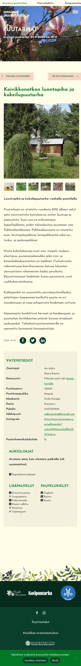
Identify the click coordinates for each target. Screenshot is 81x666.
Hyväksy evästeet (35, 660)
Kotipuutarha (73, 3)
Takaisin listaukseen (17, 76)
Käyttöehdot (40, 622)
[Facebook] (37, 613)
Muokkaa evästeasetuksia (40, 633)
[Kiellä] (76, 658)
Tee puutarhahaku (63, 76)
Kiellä (55, 660)
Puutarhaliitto (45, 3)
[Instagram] (44, 613)
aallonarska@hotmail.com (59, 414)
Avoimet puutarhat (14, 3)
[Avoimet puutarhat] (14, 13)
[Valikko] (75, 12)
